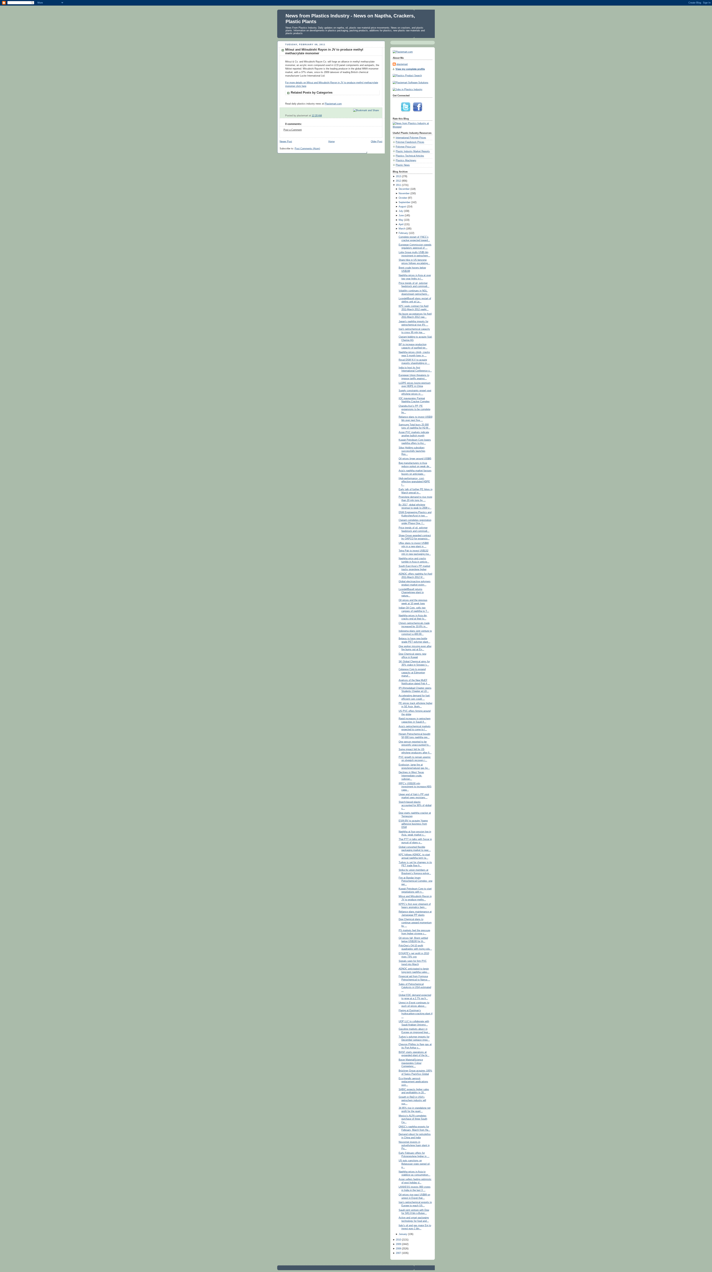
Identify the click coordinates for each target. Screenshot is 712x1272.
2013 (398, 176)
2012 (398, 181)
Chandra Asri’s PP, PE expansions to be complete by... (414, 409)
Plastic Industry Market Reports (413, 151)
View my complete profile (410, 69)
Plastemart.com (333, 103)
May (401, 220)
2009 (398, 1244)
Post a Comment (293, 130)
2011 (398, 185)
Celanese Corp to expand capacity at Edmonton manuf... (412, 672)
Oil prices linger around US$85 (415, 458)
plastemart (402, 64)
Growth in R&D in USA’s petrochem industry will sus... (412, 1100)
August (402, 206)
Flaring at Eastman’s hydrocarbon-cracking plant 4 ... (415, 1013)
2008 (398, 1248)
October (403, 198)
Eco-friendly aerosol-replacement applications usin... (413, 1081)
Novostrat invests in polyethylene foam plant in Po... (414, 1145)
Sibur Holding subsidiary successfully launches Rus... (412, 451)
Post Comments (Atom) (307, 148)
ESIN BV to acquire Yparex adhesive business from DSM (413, 824)
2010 (398, 1239)
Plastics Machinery (406, 160)
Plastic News (403, 165)
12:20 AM (317, 115)
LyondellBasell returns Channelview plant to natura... (411, 592)
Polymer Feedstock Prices (410, 142)
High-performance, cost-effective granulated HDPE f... (414, 481)
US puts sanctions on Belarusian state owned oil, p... (414, 1163)
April (401, 224)
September (404, 202)
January (403, 1234)
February (403, 233)
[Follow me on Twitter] (406, 112)
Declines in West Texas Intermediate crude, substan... (411, 775)
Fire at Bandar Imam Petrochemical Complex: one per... (415, 881)
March (402, 228)
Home (331, 141)
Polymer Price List (406, 146)
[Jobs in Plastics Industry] (407, 89)
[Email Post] (379, 115)
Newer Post (286, 141)
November (404, 193)
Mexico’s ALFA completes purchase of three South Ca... (413, 1119)
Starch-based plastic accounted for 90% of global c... (415, 805)
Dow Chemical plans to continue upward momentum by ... (415, 922)
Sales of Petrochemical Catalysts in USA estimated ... (415, 987)
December (404, 189)
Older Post (376, 141)
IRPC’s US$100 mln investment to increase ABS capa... (415, 786)
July (401, 211)
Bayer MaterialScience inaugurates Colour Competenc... (411, 1063)
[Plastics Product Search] (407, 75)
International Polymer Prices (411, 137)
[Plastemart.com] (403, 52)
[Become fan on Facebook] (418, 112)
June (401, 215)
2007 (398, 1253)
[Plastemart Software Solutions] (410, 82)
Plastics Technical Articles (410, 156)
